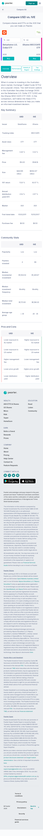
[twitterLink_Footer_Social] (14, 475)
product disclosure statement (14, 757)
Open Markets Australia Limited (27, 578)
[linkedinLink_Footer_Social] (18, 475)
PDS (22, 665)
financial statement (26, 711)
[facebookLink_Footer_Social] (6, 475)
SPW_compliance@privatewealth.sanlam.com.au (20, 776)
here (31, 652)
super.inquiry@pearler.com (13, 769)
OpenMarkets (10, 589)
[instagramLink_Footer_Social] (10, 475)
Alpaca (21, 589)
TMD (13, 668)
